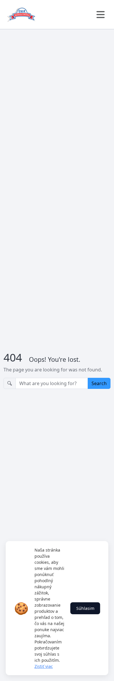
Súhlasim (85, 608)
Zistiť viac (43, 666)
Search (99, 383)
